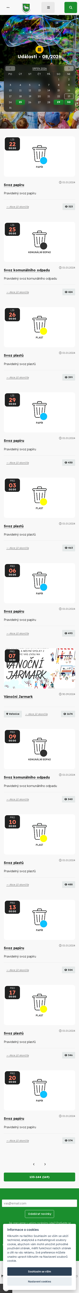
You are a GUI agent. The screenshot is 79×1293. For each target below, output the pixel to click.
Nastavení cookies (39, 1281)
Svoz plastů (14, 355)
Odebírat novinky (39, 1214)
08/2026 (51, 56)
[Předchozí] (33, 1164)
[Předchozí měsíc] (10, 68)
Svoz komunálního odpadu (27, 270)
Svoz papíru (14, 185)
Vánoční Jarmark (18, 696)
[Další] (45, 1164)
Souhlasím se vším (39, 1271)
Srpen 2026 (39, 68)
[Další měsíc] (69, 68)
